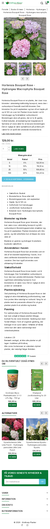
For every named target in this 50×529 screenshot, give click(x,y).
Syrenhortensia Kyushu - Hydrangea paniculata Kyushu (36, 444)
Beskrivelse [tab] (7, 186)
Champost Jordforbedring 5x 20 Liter (37, 395)
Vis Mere (12, 405)
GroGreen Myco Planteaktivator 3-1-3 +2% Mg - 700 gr (12, 395)
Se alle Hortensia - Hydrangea (20, 179)
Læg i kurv (19, 149)
